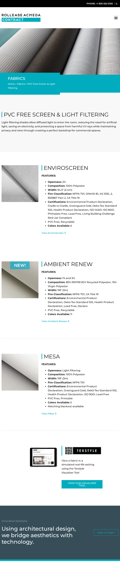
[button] (116, 4)
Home (11, 84)
